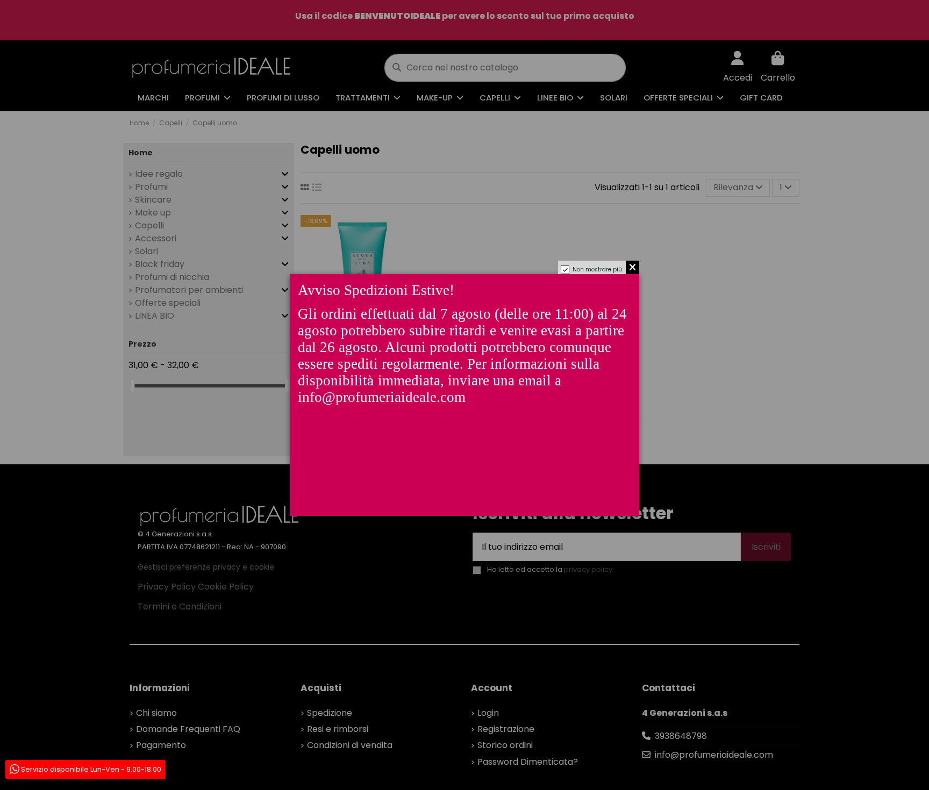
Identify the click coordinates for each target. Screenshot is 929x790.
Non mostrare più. (598, 269)
